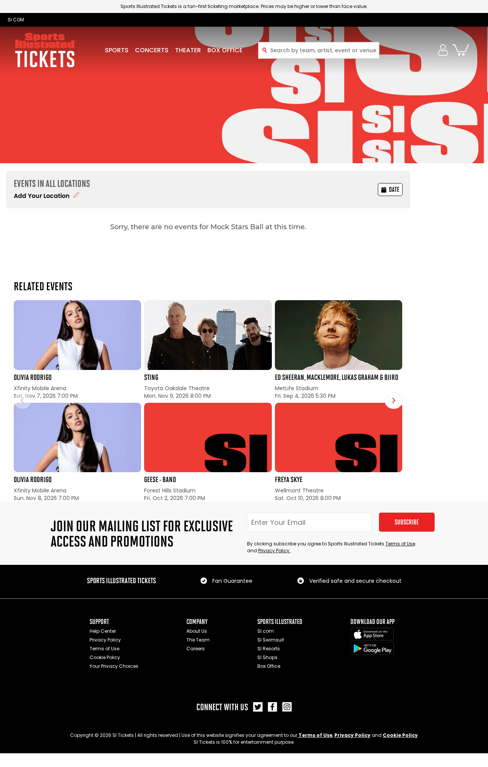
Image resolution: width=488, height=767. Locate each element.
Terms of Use (400, 543)
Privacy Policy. (274, 550)
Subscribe (407, 522)
